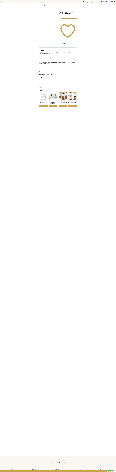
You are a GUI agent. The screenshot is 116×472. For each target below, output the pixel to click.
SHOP (83, 1)
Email (40, 84)
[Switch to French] (106, 1)
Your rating (40, 77)
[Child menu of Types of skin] (87, 2)
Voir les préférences (12, 469)
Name (40, 83)
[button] (14, 466)
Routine (86, 1)
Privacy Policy (79, 469)
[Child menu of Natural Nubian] (92, 2)
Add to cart (69, 18)
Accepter (3, 469)
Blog (98, 1)
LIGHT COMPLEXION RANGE (52, 103)
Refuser (8, 469)
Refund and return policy (103, 469)
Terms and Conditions (56, 469)
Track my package (101, 1)
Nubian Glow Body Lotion (45, 56)
